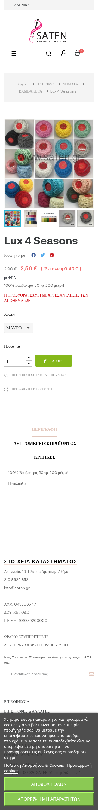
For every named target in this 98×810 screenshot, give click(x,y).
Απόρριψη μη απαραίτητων (49, 799)
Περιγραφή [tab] (44, 429)
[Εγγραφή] (91, 674)
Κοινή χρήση (33, 255)
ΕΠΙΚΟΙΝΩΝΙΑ (16, 701)
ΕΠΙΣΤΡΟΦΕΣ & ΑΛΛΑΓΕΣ (27, 711)
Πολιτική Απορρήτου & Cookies (34, 765)
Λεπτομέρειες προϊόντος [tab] (44, 443)
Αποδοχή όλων (49, 784)
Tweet (43, 255)
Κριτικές (44, 456)
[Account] (63, 53)
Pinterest (52, 255)
